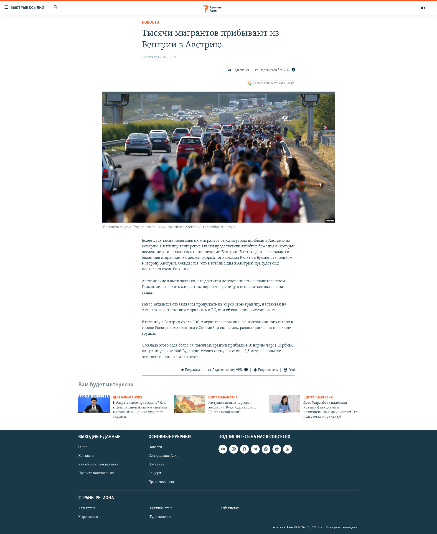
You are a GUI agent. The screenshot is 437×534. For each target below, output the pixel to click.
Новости (150, 23)
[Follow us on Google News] (276, 449)
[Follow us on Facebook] (244, 449)
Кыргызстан (88, 517)
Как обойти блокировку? (98, 464)
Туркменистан (162, 517)
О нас (82, 447)
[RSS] (287, 449)
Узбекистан (230, 508)
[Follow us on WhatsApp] (266, 449)
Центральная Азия (127, 397)
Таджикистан (161, 508)
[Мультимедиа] (423, 8)
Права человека (161, 482)
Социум (154, 473)
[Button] (239, 70)
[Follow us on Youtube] (222, 449)
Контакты (86, 456)
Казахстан (86, 508)
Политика (156, 464)
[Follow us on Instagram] (233, 449)
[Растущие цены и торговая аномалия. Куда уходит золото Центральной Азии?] (189, 404)
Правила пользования (96, 473)
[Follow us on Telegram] (255, 449)
